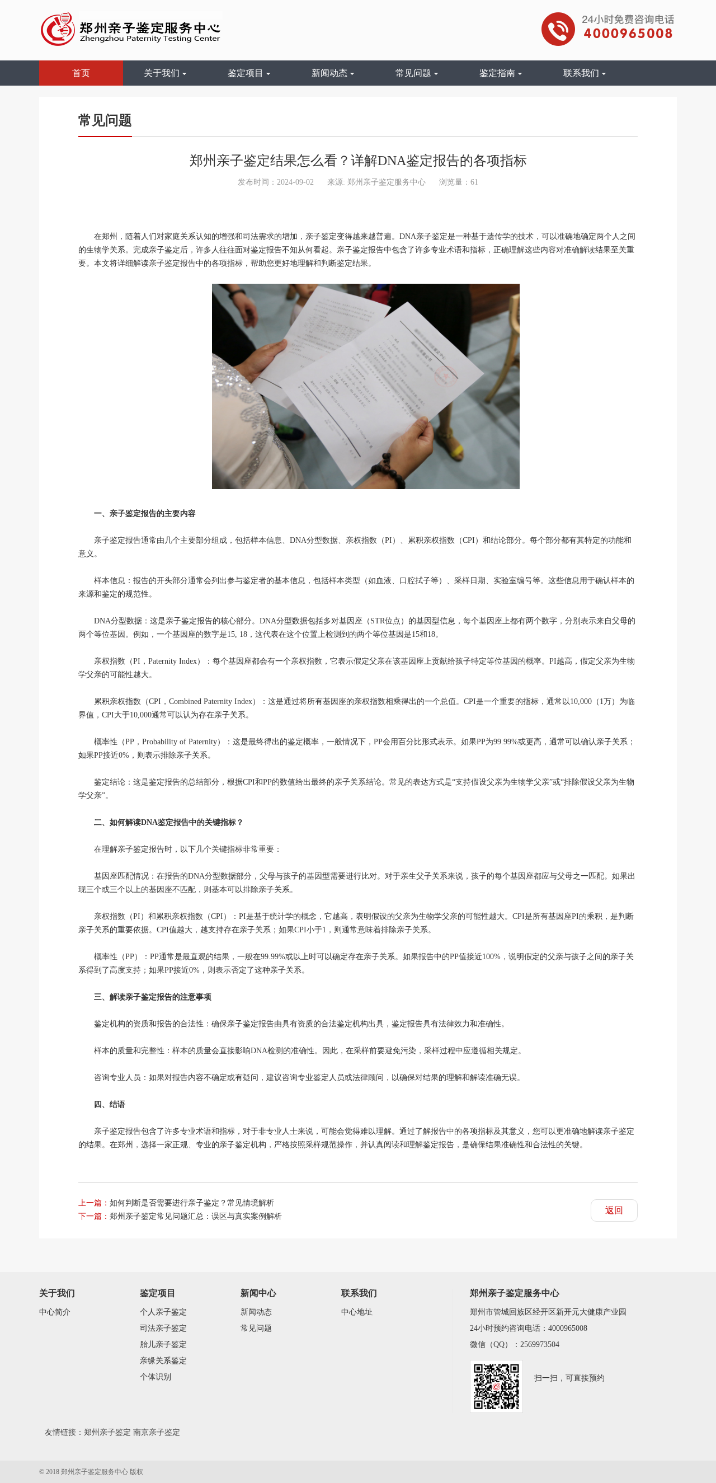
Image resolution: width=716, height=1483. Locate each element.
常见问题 (413, 73)
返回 (614, 1210)
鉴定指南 (497, 73)
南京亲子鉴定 (156, 1432)
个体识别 (155, 1377)
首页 (81, 73)
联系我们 (581, 73)
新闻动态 (329, 73)
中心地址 (357, 1312)
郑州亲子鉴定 (107, 1432)
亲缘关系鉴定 (163, 1361)
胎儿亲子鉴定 (163, 1344)
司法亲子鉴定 (163, 1328)
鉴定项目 (245, 73)
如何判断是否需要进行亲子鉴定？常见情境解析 (192, 1203)
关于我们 (162, 73)
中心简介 (54, 1312)
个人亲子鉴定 (163, 1312)
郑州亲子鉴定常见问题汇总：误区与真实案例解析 (196, 1216)
